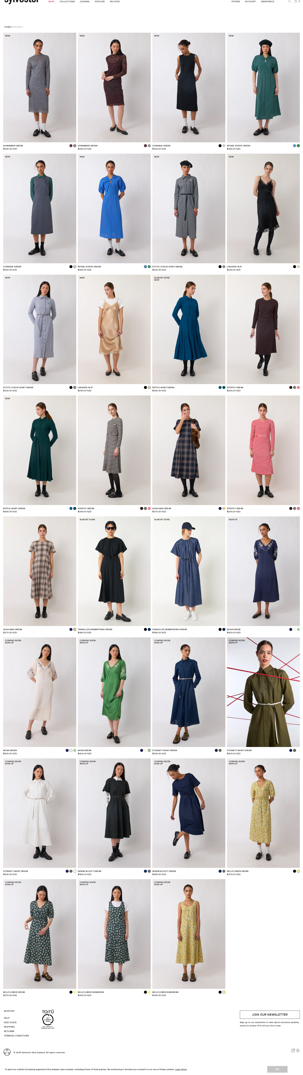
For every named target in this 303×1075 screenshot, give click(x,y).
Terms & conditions (16, 1035)
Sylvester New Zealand (33, 1052)
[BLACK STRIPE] (294, 387)
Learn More (181, 1069)
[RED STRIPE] (298, 387)
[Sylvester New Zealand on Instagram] (293, 1050)
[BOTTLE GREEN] (223, 387)
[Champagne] (298, 266)
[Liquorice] (223, 871)
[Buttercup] (74, 992)
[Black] (70, 266)
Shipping (9, 1026)
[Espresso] (70, 145)
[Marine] (70, 508)
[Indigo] (149, 629)
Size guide (10, 1022)
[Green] (149, 266)
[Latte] (223, 508)
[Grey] (223, 266)
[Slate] (223, 145)
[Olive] (220, 750)
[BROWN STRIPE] (141, 508)
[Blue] (294, 145)
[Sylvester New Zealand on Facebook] (298, 1050)
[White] (223, 750)
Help (7, 1018)
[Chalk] (294, 629)
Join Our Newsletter (270, 1014)
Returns (9, 1031)
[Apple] (298, 629)
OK (277, 1069)
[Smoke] (149, 145)
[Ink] (70, 629)
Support (9, 1011)
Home (7, 27)
